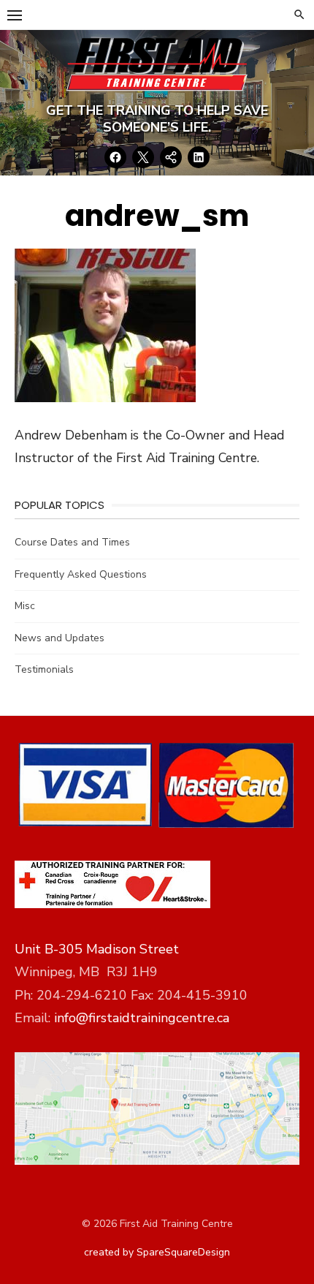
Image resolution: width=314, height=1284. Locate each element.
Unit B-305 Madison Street (97, 949)
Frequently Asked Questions (81, 574)
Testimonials (44, 669)
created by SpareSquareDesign (157, 1252)
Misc (25, 606)
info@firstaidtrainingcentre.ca (141, 1018)
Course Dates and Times (72, 542)
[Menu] (14, 14)
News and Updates (59, 638)
